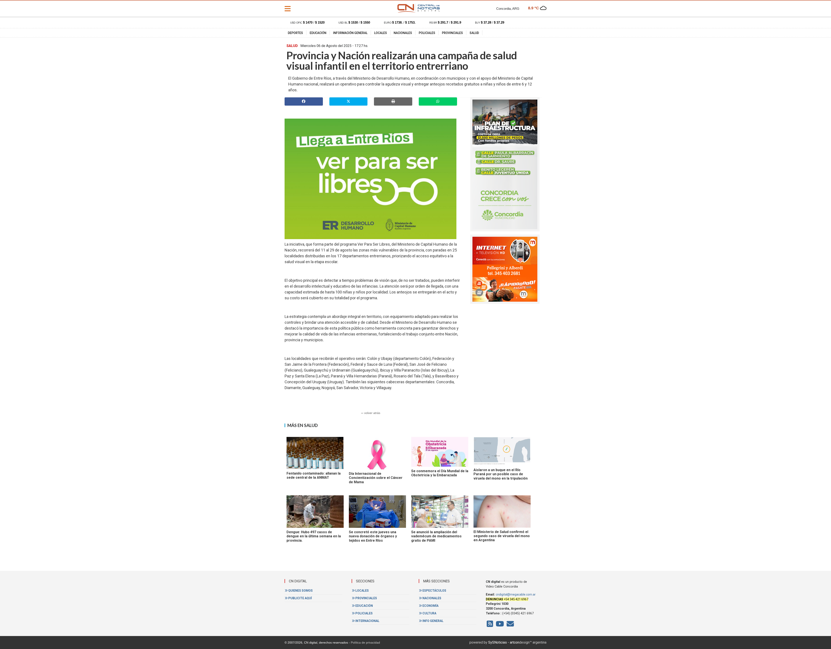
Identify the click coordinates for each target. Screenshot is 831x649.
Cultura (429, 613)
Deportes (295, 33)
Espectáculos (434, 590)
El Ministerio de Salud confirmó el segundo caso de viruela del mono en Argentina (501, 536)
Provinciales (452, 33)
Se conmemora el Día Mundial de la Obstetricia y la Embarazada (439, 473)
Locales (380, 33)
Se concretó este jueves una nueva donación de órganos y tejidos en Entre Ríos (373, 536)
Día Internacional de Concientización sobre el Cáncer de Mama (376, 478)
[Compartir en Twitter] (348, 101)
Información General (350, 33)
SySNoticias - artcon (503, 642)
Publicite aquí (300, 598)
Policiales (427, 33)
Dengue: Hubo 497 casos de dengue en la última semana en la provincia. (314, 536)
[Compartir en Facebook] (304, 101)
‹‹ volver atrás (370, 413)
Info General (432, 621)
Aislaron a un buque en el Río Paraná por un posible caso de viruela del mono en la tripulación (500, 474)
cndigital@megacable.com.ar (516, 594)
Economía (430, 605)
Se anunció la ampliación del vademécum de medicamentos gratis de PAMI (436, 536)
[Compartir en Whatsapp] (438, 101)
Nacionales (403, 33)
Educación (318, 33)
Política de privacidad (365, 642)
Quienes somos (300, 590)
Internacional (367, 621)
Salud (474, 33)
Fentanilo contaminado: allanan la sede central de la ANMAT (314, 475)
